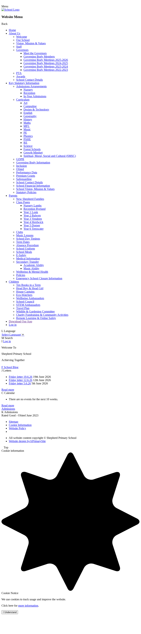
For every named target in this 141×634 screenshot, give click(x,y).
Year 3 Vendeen (33, 218)
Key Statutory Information (24, 83)
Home (12, 30)
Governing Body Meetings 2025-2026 (46, 59)
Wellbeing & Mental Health (32, 271)
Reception (29, 93)
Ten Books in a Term (28, 285)
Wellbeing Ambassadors (30, 298)
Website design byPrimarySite (27, 441)
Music (27, 129)
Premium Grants (25, 175)
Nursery (28, 89)
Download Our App (20, 321)
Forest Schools (32, 149)
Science (28, 146)
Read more (7, 389)
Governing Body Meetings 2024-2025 (46, 63)
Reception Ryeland (35, 208)
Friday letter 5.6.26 (20, 383)
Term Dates (23, 242)
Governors (22, 49)
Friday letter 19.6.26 (20, 376)
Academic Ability (34, 265)
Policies (20, 275)
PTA (19, 73)
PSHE (27, 139)
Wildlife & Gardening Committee (35, 311)
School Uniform (25, 248)
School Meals (24, 251)
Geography (30, 116)
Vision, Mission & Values (31, 43)
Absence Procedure (27, 245)
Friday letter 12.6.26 (20, 380)
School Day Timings (28, 238)
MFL (27, 126)
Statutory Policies (26, 192)
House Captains (25, 291)
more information (28, 605)
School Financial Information (33, 185)
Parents (13, 195)
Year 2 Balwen (32, 215)
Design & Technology (36, 109)
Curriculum (22, 99)
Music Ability (31, 268)
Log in (13, 324)
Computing (30, 106)
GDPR (20, 159)
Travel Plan (22, 308)
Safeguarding (24, 179)
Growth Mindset (33, 152)
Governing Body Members (39, 56)
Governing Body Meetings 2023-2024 (46, 66)
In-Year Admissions (35, 96)
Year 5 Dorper (32, 225)
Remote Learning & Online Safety (36, 318)
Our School (23, 40)
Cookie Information (20, 425)
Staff (19, 46)
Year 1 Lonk (31, 212)
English (28, 112)
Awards (20, 76)
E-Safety (21, 255)
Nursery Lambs (32, 205)
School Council (25, 301)
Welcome (21, 36)
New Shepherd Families (30, 198)
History (28, 119)
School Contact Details (29, 79)
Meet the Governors (35, 53)
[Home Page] (10, 9)
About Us (14, 33)
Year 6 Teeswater (34, 228)
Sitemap (13, 421)
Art (25, 102)
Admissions (8, 408)
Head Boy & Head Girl (29, 288)
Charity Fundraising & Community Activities (42, 314)
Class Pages (23, 202)
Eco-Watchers (24, 294)
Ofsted (20, 169)
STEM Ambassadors (28, 304)
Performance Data (26, 172)
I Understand (10, 612)
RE (25, 142)
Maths (27, 122)
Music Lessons (24, 235)
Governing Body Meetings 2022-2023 (46, 69)
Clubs (19, 232)
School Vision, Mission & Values (35, 189)
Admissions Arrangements (31, 86)
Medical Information (28, 258)
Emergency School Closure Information (39, 278)
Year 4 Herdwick (33, 222)
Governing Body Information (33, 162)
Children (14, 281)
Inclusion (21, 165)
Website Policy (17, 428)
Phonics (28, 136)
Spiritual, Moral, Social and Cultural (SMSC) (50, 155)
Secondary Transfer (27, 261)
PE (25, 132)
